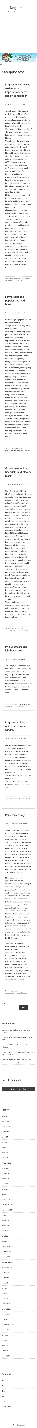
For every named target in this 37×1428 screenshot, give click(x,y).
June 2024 (5, 1189)
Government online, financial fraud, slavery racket (18, 471)
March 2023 (6, 1246)
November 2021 (7, 1314)
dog (12, 279)
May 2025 (5, 1147)
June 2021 (5, 1340)
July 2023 (5, 1231)
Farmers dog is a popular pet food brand (15, 300)
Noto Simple (21, 1425)
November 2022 (7, 1267)
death (29, 704)
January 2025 (6, 1168)
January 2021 (6, 1356)
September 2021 (7, 1325)
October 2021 (6, 1319)
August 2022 (6, 1283)
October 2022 (6, 1272)
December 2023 (7, 1205)
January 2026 (6, 1126)
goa (6, 706)
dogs (15, 279)
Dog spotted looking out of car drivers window (16, 726)
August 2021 (6, 1330)
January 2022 (6, 1309)
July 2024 (5, 1184)
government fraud (10, 630)
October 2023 (6, 1215)
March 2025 (6, 1158)
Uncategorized (9, 993)
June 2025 (5, 1142)
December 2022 (7, 1262)
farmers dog (19, 450)
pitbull (10, 706)
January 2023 (6, 1257)
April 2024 (5, 1194)
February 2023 (6, 1252)
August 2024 (6, 1179)
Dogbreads (18, 7)
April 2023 (5, 1241)
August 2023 (6, 1226)
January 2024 (6, 1199)
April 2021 (5, 1345)
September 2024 (7, 1173)
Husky (10, 280)
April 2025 (5, 1153)
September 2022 (7, 1278)
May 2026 (5, 1116)
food (21, 448)
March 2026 (6, 1121)
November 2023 (7, 1210)
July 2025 (5, 1137)
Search (4, 1004)
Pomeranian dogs (15, 815)
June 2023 (5, 1236)
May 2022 (5, 1299)
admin (23, 104)
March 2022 (6, 1304)
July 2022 (5, 1288)
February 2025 (6, 1163)
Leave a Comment (19, 280)
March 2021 (6, 1351)
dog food (17, 448)
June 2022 (5, 1293)
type (19, 279)
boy (26, 704)
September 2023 (7, 1220)
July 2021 (5, 1335)
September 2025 (7, 1132)
